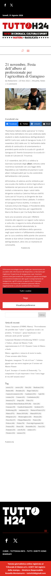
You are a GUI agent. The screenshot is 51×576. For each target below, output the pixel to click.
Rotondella (31, 426)
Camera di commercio (14, 394)
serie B (21, 430)
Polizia (20, 423)
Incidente (39, 407)
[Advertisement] (25, 468)
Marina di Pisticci (38, 410)
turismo (21, 433)
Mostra (37, 417)
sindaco (31, 430)
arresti (9, 387)
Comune (20, 397)
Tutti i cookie (25, 290)
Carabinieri (30, 394)
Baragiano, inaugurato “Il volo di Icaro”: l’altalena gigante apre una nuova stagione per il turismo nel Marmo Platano (24, 363)
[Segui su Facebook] (5, 5)
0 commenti (12, 84)
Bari (28, 387)
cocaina (10, 397)
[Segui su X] (11, 5)
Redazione (12, 80)
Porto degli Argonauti (35, 423)
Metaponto (11, 417)
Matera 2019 (22, 413)
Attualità (35, 80)
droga (20, 400)
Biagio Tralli (32, 391)
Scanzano (10, 430)
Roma (20, 426)
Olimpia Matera (24, 420)
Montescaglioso (24, 417)
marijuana (23, 410)
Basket (9, 391)
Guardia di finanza (25, 407)
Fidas (29, 400)
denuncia (10, 400)
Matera (10, 413)
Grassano (10, 407)
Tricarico (10, 433)
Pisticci (37, 420)
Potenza (10, 426)
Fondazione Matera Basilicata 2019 (18, 404)
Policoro (10, 423)
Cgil (41, 394)
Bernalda (20, 391)
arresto (19, 387)
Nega (25, 298)
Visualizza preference (25, 305)
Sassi (41, 426)
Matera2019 (35, 413)
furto (36, 404)
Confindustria (33, 397)
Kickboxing (11, 410)
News (42, 80)
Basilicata (38, 387)
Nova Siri (10, 420)
